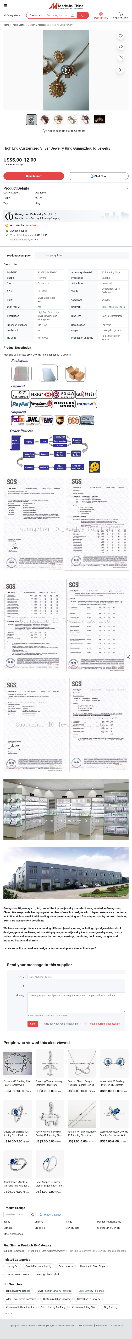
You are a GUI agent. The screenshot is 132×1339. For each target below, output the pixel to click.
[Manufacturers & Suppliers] (66, 6)
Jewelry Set (12, 1266)
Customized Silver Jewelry (20, 1307)
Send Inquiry (34, 176)
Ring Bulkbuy (111, 1307)
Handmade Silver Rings (92, 1266)
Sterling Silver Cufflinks (49, 1274)
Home (6, 24)
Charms (39, 1221)
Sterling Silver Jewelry (62, 24)
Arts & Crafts (19, 24)
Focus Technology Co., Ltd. (43, 1325)
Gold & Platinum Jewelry (39, 1266)
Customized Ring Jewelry (56, 1299)
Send (33, 1023)
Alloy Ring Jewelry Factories (21, 1299)
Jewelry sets (72, 1227)
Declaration (101, 1325)
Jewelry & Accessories (38, 24)
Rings (69, 1221)
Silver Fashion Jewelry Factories (54, 1290)
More (6, 1313)
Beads (6, 1221)
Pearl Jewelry (66, 1266)
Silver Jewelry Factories (91, 1290)
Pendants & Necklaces (109, 1221)
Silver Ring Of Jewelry (88, 1299)
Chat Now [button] (100, 176)
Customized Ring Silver (84, 1307)
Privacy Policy (117, 1325)
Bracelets (40, 1227)
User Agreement (85, 1325)
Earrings (7, 1227)
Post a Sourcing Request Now (102, 1023)
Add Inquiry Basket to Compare (66, 131)
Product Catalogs (52, 1214)
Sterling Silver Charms (17, 1274)
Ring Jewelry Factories (18, 1290)
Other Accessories (13, 1234)
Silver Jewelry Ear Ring (53, 1307)
